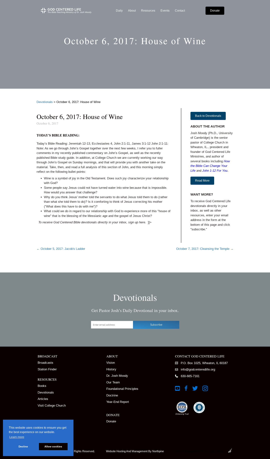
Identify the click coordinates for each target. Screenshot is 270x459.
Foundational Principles (122, 389)
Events (165, 10)
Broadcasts (45, 362)
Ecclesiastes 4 (102, 143)
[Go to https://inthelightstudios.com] (202, 450)
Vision (110, 362)
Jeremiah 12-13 (79, 143)
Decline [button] (23, 446)
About (132, 10)
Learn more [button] (16, 437)
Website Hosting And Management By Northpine (135, 451)
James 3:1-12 (141, 143)
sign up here (136, 222)
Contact (180, 10)
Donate (111, 421)
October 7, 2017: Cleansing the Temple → (204, 249)
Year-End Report (117, 402)
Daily (119, 10)
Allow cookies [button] (53, 446)
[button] (208, 116)
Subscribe (156, 324)
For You (222, 170)
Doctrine (112, 395)
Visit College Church (52, 405)
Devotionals (46, 392)
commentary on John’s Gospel (107, 153)
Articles (43, 399)
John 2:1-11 (122, 143)
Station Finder (47, 369)
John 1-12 (209, 170)
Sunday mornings (84, 162)
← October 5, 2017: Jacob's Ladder (61, 249)
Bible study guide (62, 158)
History (111, 369)
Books (42, 386)
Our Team (113, 382)
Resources (148, 10)
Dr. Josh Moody (117, 376)
